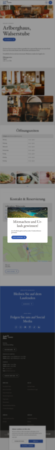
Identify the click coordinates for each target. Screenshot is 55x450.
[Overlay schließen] (45, 209)
